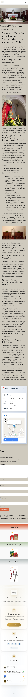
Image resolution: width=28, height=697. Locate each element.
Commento (3, 464)
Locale (11, 29)
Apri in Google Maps (11, 440)
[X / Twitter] (12, 644)
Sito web (2, 492)
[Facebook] (8, 644)
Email (2, 485)
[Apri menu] (25, 2)
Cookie (14, 694)
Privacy (14, 693)
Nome (2, 479)
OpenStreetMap (17, 436)
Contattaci (15, 647)
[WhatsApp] (15, 644)
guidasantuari (6, 29)
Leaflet (11, 436)
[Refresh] (0, 500)
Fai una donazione (13, 624)
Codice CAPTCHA (4, 506)
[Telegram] (19, 644)
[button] (14, 426)
